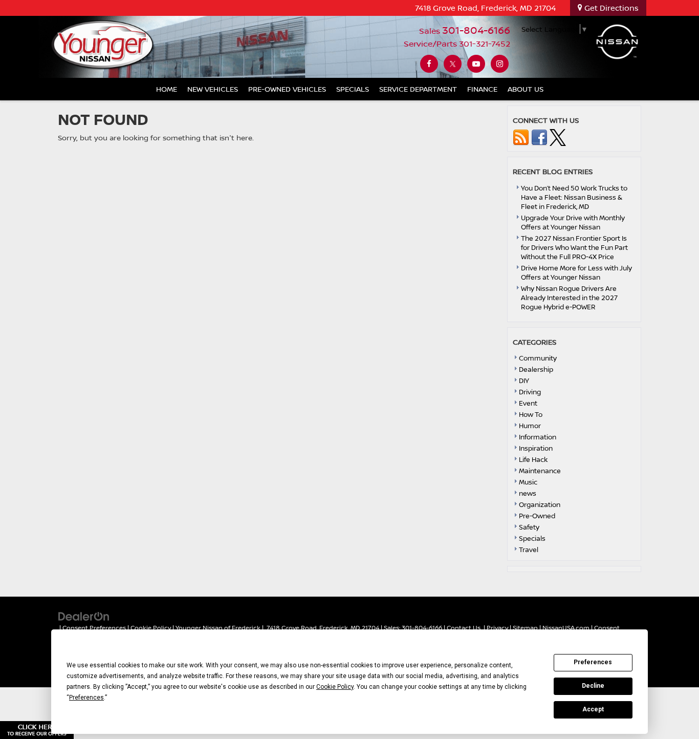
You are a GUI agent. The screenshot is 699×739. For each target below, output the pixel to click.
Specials (532, 538)
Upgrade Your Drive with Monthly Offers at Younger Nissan (573, 222)
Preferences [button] (86, 697)
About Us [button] (525, 89)
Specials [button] (352, 89)
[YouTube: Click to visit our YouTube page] (476, 64)
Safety (529, 527)
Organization (539, 504)
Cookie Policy (150, 627)
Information (537, 436)
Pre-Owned (537, 515)
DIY (524, 380)
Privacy (497, 627)
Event (528, 403)
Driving (530, 391)
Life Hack (533, 459)
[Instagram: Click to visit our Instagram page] (499, 64)
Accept (593, 709)
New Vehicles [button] (212, 89)
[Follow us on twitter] (558, 136)
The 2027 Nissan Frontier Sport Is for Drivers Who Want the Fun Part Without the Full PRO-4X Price (574, 247)
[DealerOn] (84, 616)
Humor (530, 425)
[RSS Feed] (521, 136)
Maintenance (540, 470)
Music (528, 482)
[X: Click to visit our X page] (452, 64)
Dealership (536, 369)
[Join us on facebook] (539, 136)
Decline (593, 685)
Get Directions (610, 8)
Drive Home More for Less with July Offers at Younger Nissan (576, 272)
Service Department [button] (418, 89)
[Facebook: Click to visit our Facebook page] (429, 64)
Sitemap (525, 627)
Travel (528, 549)
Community (538, 358)
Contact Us (463, 627)
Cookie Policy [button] (335, 686)
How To (530, 414)
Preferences (593, 662)
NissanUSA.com (565, 627)
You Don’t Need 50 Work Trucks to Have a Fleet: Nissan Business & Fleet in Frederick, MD (574, 197)
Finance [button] (482, 89)
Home (166, 89)
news (527, 493)
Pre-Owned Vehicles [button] (287, 89)
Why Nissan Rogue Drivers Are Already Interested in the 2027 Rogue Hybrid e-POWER (569, 297)
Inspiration (536, 448)
